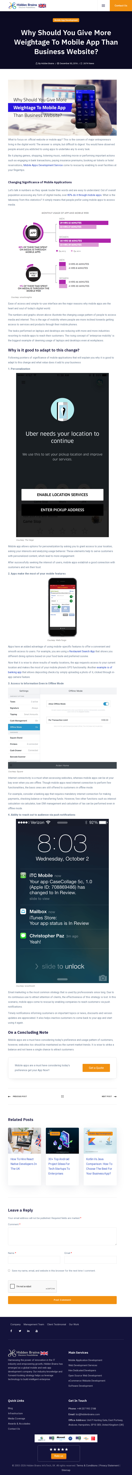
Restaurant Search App (82, 651)
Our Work (74, 1324)
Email (68, 1253)
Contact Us (14, 1428)
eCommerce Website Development (86, 1380)
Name (12, 1253)
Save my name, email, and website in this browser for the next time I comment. (53, 1270)
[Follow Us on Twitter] (23, 1332)
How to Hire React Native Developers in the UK (23, 1164)
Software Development (80, 1385)
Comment (14, 1224)
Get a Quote (96, 1067)
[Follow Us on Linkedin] (31, 1332)
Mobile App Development (66, 20)
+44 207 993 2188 (86, 1408)
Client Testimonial (56, 1324)
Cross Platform (20, 1134)
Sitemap (66, 1470)
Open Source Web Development (85, 1375)
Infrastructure (15, 1413)
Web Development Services (82, 1365)
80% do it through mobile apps (84, 195)
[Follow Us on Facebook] (14, 1332)
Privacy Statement (109, 1465)
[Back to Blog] (62, 1096)
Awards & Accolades (19, 1423)
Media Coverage (16, 1418)
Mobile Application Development (85, 1360)
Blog (10, 1408)
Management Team (34, 1324)
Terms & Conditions (87, 1465)
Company (15, 1324)
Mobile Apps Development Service (43, 165)
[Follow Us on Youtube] (39, 1332)
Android (55, 1134)
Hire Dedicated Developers (82, 1370)
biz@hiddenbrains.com (88, 1414)
